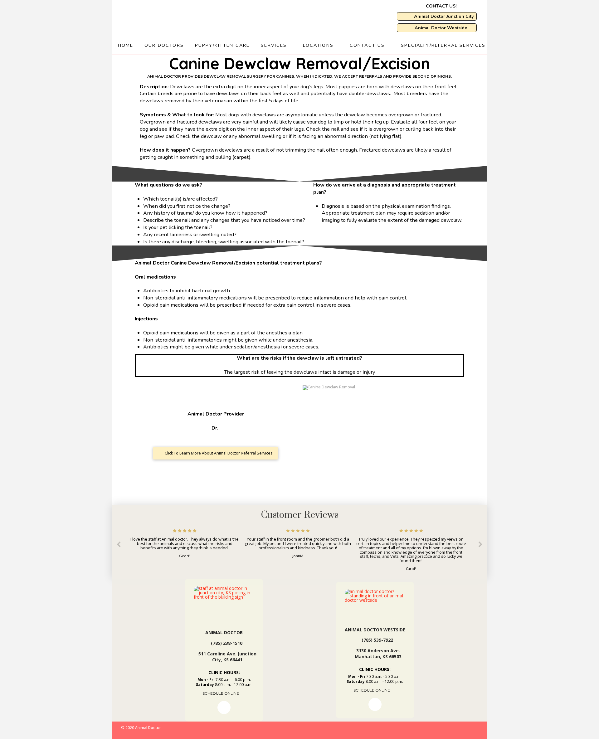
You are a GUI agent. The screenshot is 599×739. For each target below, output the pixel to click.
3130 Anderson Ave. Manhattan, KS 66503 (378, 654)
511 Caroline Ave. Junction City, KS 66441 (227, 657)
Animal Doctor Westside (375, 630)
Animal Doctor (224, 632)
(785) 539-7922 (377, 640)
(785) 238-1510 (226, 643)
